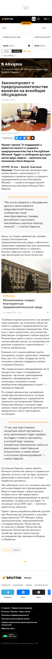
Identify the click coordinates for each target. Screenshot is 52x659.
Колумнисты (41, 585)
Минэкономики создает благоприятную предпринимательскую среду (22, 303)
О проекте (5, 608)
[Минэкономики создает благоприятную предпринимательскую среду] (26, 276)
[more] (47, 312)
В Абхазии (9, 296)
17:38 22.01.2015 (8, 100)
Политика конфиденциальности (15, 615)
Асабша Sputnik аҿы (12, 37)
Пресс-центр (24, 611)
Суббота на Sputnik (42, 37)
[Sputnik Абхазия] (8, 20)
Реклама (14, 611)
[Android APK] (9, 636)
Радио (29, 585)
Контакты (5, 611)
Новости (16, 550)
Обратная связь (8, 628)
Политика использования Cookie (15, 618)
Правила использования (21, 608)
